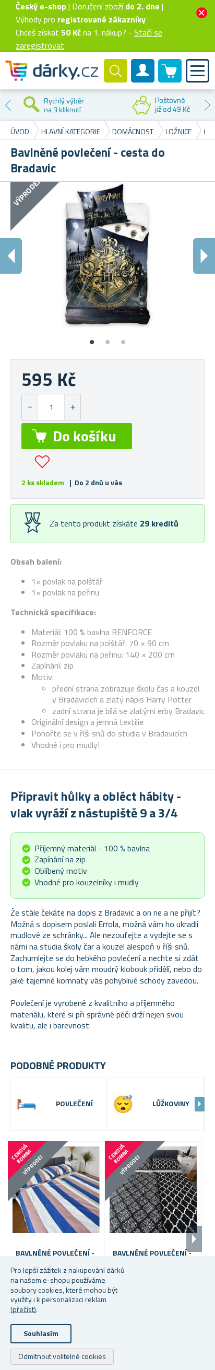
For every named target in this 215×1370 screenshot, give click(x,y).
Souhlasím (40, 1333)
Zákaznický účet (143, 79)
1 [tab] (92, 338)
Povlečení (74, 1104)
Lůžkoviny (170, 1104)
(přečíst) (23, 1309)
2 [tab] (107, 338)
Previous (8, 105)
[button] (72, 407)
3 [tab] (123, 338)
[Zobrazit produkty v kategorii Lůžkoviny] (123, 1104)
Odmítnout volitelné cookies (62, 1356)
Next (207, 105)
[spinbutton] (51, 407)
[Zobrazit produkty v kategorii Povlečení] (26, 1104)
